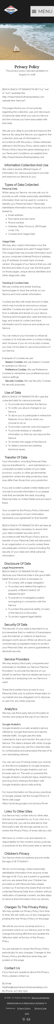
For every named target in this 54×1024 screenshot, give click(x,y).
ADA (27, 1014)
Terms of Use (40, 1008)
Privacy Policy (24, 1008)
